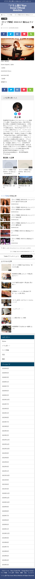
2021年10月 (6, 475)
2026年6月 (5, 368)
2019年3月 (5, 564)
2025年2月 (5, 395)
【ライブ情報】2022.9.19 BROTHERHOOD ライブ (21, 251)
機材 (3, 359)
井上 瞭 (17, 117)
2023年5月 (5, 426)
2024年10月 (6, 399)
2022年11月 (5, 444)
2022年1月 (5, 471)
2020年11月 (5, 497)
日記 (3, 354)
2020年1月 (5, 529)
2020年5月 (5, 524)
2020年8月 (5, 511)
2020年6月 (5, 520)
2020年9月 (5, 506)
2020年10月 (6, 502)
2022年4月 (5, 466)
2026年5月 (5, 372)
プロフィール (5, 570)
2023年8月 (5, 417)
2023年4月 (5, 431)
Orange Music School (27, 570)
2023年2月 (5, 435)
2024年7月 (5, 404)
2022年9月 (5, 453)
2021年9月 (5, 480)
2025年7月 (5, 386)
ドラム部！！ (6, 345)
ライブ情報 (4, 18)
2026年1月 (5, 381)
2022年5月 (5, 462)
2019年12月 (6, 533)
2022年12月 (6, 439)
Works (4, 341)
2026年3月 (5, 377)
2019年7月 (5, 546)
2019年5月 (5, 555)
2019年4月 (5, 560)
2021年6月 (5, 484)
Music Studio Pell (15, 570)
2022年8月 (5, 457)
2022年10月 (6, 448)
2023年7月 (5, 422)
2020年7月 (5, 515)
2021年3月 (5, 488)
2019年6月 (5, 551)
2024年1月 (5, 413)
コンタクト (31, 572)
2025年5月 (5, 390)
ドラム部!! (11, 572)
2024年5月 (5, 408)
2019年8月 (5, 542)
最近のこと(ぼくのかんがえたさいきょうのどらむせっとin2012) (17, 248)
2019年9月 (5, 538)
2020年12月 (6, 493)
